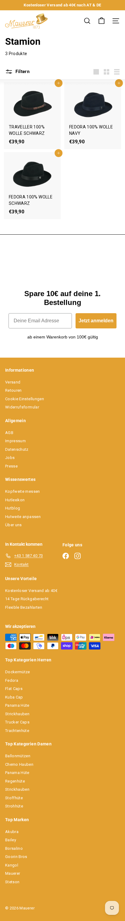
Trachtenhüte (17, 730)
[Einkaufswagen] (101, 21)
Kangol (11, 865)
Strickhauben (17, 714)
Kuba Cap (14, 697)
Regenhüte (15, 781)
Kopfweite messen (22, 491)
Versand (12, 382)
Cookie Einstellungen (24, 399)
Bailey (10, 840)
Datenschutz (17, 449)
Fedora (11, 680)
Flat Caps (13, 688)
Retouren (13, 390)
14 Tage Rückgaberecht (27, 599)
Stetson (12, 882)
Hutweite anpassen (23, 516)
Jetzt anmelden (96, 320)
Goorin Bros (16, 856)
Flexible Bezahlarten (23, 607)
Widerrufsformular (22, 407)
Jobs (10, 457)
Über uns (13, 525)
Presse (11, 466)
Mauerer (12, 873)
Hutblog (12, 508)
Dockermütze (17, 672)
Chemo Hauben (19, 764)
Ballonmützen (17, 756)
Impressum (15, 441)
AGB (9, 432)
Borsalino (14, 848)
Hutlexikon (15, 500)
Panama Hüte (17, 705)
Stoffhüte (14, 798)
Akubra (12, 831)
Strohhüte (14, 806)
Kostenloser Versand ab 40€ (31, 590)
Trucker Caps (17, 722)
